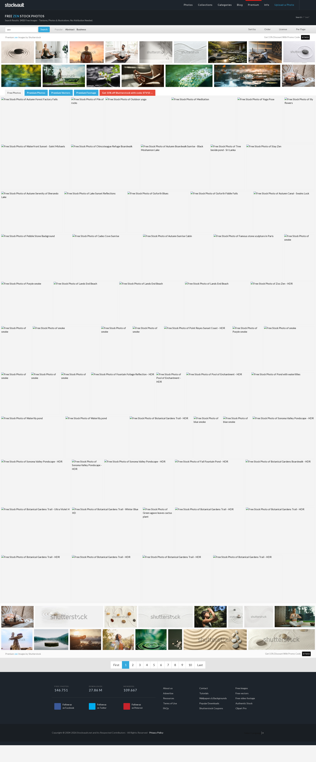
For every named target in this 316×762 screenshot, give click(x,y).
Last (200, 665)
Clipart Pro (241, 708)
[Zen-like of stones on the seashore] (16, 640)
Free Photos (14, 92)
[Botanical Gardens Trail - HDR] (161, 437)
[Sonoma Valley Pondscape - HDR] (283, 437)
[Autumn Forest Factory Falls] (35, 120)
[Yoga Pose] (260, 120)
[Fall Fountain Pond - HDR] (209, 483)
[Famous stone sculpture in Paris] (248, 257)
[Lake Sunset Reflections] (95, 212)
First (116, 665)
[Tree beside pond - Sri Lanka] (228, 167)
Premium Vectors (60, 92)
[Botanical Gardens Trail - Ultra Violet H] (35, 530)
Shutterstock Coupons (211, 708)
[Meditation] (203, 120)
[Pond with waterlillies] (282, 393)
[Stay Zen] (280, 167)
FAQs (166, 708)
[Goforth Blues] (158, 212)
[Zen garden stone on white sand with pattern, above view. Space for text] (299, 52)
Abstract (70, 29)
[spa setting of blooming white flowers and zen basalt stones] (103, 77)
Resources (168, 698)
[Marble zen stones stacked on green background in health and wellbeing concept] (175, 640)
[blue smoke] (208, 437)
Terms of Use (170, 703)
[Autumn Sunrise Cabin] (177, 257)
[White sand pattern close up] (190, 53)
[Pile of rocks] (87, 120)
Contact (203, 688)
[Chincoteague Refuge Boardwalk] (105, 167)
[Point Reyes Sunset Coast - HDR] (197, 348)
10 (190, 665)
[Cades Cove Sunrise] (106, 257)
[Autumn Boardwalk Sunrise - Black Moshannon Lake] (175, 167)
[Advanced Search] (305, 4)
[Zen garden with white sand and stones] (121, 617)
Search (299, 17)
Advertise (168, 693)
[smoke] (299, 257)
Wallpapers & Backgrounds (213, 698)
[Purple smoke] (26, 303)
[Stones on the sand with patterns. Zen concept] (215, 641)
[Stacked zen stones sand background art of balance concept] (235, 617)
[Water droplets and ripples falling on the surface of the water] (151, 640)
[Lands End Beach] (86, 303)
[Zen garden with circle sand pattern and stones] (281, 641)
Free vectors (242, 693)
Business (81, 29)
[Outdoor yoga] (137, 120)
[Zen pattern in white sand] (165, 618)
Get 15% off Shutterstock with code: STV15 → (127, 92)
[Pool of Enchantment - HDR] (170, 393)
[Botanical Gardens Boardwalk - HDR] (280, 483)
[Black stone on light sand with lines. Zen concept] (17, 53)
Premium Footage (86, 92)
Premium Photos (36, 92)
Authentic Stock (244, 703)
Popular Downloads (209, 703)
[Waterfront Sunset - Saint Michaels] (35, 167)
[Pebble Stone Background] (36, 257)
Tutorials (204, 693)
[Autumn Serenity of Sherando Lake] (32, 212)
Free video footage (245, 698)
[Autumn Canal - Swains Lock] (284, 212)
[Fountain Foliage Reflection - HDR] (123, 393)
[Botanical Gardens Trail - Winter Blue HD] (106, 530)
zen (16, 37)
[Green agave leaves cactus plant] (158, 530)
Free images (242, 688)
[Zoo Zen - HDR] (282, 303)
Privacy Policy (156, 732)
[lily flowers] (299, 120)
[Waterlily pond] (32, 437)
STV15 (305, 37)
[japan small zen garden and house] (227, 53)
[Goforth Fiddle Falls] (221, 212)
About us (168, 688)
